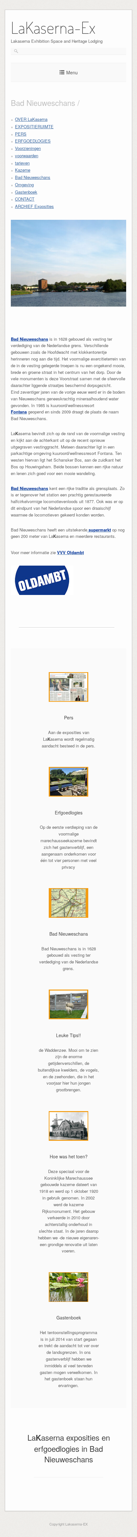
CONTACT (24, 199)
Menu (72, 72)
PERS (20, 134)
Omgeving (24, 185)
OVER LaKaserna (31, 119)
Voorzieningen (28, 148)
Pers (68, 717)
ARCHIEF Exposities (34, 206)
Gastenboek (26, 192)
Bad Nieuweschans (32, 177)
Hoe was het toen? (69, 1156)
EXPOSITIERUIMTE (34, 126)
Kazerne (22, 170)
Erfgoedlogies (69, 812)
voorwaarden (26, 155)
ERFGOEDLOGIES (33, 141)
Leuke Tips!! (68, 1035)
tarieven (22, 163)
